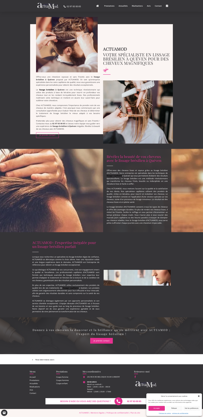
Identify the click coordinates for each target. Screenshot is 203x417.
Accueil (33, 377)
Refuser (174, 408)
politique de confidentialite (180, 413)
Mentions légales (98, 413)
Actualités (34, 383)
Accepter (157, 408)
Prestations (34, 380)
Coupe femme (62, 377)
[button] (199, 396)
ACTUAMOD (84, 413)
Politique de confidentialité (117, 413)
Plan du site (135, 413)
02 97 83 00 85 (74, 6)
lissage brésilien (46, 89)
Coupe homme (62, 380)
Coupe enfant (62, 383)
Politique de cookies (165, 413)
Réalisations (35, 386)
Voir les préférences (191, 408)
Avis (31, 390)
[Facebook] (135, 377)
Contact (33, 393)
